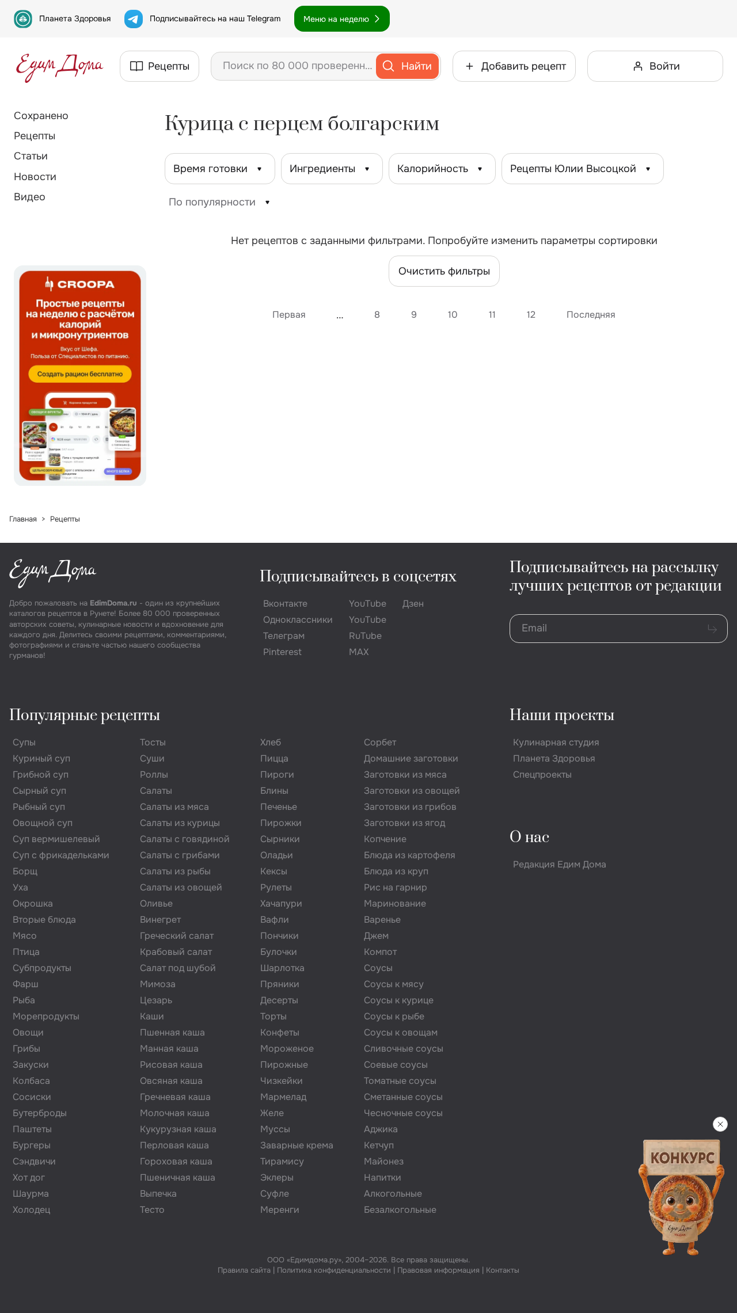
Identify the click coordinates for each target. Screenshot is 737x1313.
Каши (152, 1016)
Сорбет (380, 742)
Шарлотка (282, 968)
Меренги (279, 1210)
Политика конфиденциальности (334, 1270)
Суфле (274, 1194)
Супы (24, 742)
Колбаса (31, 1081)
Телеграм (284, 636)
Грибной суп (41, 774)
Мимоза (158, 984)
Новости (35, 176)
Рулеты (276, 887)
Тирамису (282, 1161)
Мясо (25, 936)
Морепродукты (46, 1016)
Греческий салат (177, 936)
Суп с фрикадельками (61, 855)
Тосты (153, 742)
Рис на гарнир (395, 887)
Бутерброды (40, 1113)
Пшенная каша (172, 1032)
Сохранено (41, 115)
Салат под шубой (178, 968)
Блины (274, 791)
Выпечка (158, 1194)
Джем (376, 936)
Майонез (384, 1161)
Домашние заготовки (411, 758)
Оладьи (276, 855)
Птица (26, 952)
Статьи (31, 156)
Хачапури (281, 903)
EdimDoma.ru (113, 603)
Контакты (502, 1270)
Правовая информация (438, 1270)
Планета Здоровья (75, 18)
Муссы (275, 1129)
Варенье (382, 920)
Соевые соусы (396, 1065)
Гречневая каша (175, 1097)
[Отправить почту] (712, 628)
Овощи (28, 1032)
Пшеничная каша (177, 1177)
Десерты (279, 1000)
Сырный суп (39, 791)
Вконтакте (285, 603)
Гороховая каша (176, 1161)
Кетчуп (379, 1145)
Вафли (274, 920)
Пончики (279, 936)
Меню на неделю (336, 19)
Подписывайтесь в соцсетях (358, 577)
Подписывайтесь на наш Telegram (215, 18)
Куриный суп (41, 758)
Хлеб (270, 742)
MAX (358, 652)
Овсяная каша (171, 1081)
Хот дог (29, 1177)
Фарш (26, 984)
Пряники (279, 984)
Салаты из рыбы (175, 871)
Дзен (413, 603)
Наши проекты (562, 715)
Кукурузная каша (178, 1129)
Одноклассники (298, 620)
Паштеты (32, 1129)
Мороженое (287, 1048)
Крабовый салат (176, 952)
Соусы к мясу (394, 984)
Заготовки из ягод (404, 823)
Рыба (24, 1000)
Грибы (26, 1048)
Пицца (274, 758)
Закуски (31, 1065)
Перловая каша (174, 1145)
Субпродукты (42, 968)
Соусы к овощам (401, 1032)
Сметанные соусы (403, 1097)
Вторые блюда (44, 920)
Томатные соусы (400, 1081)
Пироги (277, 774)
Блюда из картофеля (409, 855)
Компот (380, 952)
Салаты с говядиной (185, 839)
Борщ (25, 871)
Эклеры (277, 1177)
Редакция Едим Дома (559, 864)
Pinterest (282, 652)
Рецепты (34, 136)
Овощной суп (43, 823)
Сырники (280, 839)
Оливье (156, 903)
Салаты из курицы (180, 823)
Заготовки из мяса (405, 774)
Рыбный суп (39, 807)
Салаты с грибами (180, 855)
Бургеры (32, 1145)
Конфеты (279, 1032)
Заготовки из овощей (412, 791)
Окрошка (33, 903)
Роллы (154, 774)
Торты (273, 1016)
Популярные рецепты (84, 715)
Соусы (378, 968)
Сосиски (32, 1097)
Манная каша (169, 1048)
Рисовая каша (171, 1065)
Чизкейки (281, 1081)
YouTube (367, 603)
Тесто (152, 1210)
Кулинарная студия (556, 742)
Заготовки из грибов (410, 807)
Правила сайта (244, 1270)
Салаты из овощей (181, 887)
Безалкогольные (400, 1210)
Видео (29, 197)
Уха (20, 887)
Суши (152, 758)
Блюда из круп (396, 871)
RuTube (365, 636)
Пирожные (284, 1065)
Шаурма (31, 1194)
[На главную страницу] (60, 66)
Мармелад (283, 1097)
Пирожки (281, 823)
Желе (272, 1113)
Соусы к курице (399, 1000)
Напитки (382, 1177)
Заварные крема (296, 1145)
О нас (529, 837)
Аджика (381, 1129)
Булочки (278, 952)
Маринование (395, 903)
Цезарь (156, 1000)
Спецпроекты (542, 774)
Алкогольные (393, 1194)
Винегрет (160, 920)
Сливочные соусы (403, 1048)
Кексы (273, 871)
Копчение (385, 839)
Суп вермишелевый (56, 839)
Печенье (278, 807)
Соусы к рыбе (394, 1016)
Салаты (156, 791)
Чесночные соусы (403, 1113)
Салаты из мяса (174, 807)
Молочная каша (175, 1113)
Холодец (31, 1210)
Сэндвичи (34, 1161)
